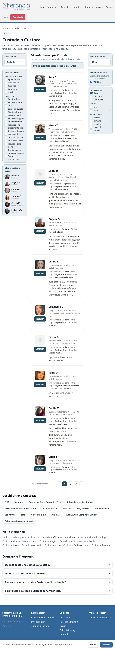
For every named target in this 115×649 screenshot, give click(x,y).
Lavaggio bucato (15, 108)
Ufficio (11, 92)
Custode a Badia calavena (76, 545)
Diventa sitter (38, 621)
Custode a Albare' (67, 537)
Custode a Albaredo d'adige (92, 537)
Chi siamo (65, 617)
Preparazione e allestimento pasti (16, 126)
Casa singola (13, 82)
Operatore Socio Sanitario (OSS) (45, 502)
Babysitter (10, 514)
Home (41, 7)
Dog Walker (83, 508)
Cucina (11, 105)
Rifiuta (92, 644)
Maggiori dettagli (63, 644)
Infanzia (51, 7)
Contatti (64, 634)
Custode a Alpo (29, 541)
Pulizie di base (14, 99)
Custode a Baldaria (101, 545)
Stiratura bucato (15, 112)
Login (5, 17)
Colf (7, 502)
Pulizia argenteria (16, 121)
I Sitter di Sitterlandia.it (43, 617)
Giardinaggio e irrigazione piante (16, 151)
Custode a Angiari (49, 541)
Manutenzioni (14, 134)
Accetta (106, 644)
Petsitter (66, 508)
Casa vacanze (14, 89)
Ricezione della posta (14, 145)
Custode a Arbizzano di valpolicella (77, 541)
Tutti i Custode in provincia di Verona (21, 537)
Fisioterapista (50, 508)
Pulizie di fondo (15, 102)
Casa (98, 7)
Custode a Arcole (10, 545)
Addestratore (102, 508)
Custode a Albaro (11, 541)
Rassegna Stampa (69, 621)
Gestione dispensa (16, 131)
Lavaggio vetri (14, 115)
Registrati (18, 17)
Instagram (18, 621)
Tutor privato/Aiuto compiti (19, 521)
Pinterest (6, 625)
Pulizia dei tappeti (16, 118)
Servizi (109, 7)
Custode (15, 28)
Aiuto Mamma (38, 514)
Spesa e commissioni (13, 157)
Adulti (77, 7)
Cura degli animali (16, 140)
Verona (97, 82)
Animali (64, 7)
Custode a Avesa (52, 545)
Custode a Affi (49, 537)
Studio (88, 7)
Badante (18, 502)
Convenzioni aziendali (100, 617)
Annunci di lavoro (40, 625)
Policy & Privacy (67, 630)
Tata (23, 514)
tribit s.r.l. (17, 615)
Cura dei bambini (15, 137)
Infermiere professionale (80, 502)
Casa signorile (14, 85)
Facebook (7, 621)
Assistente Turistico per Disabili (21, 508)
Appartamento (14, 79)
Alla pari (56, 514)
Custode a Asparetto (32, 545)
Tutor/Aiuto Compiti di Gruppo (82, 514)
